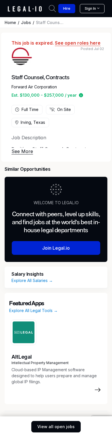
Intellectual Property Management (40, 363)
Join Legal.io (56, 248)
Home (10, 22)
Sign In (90, 8)
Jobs (26, 22)
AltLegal (21, 357)
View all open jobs (56, 426)
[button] (81, 95)
